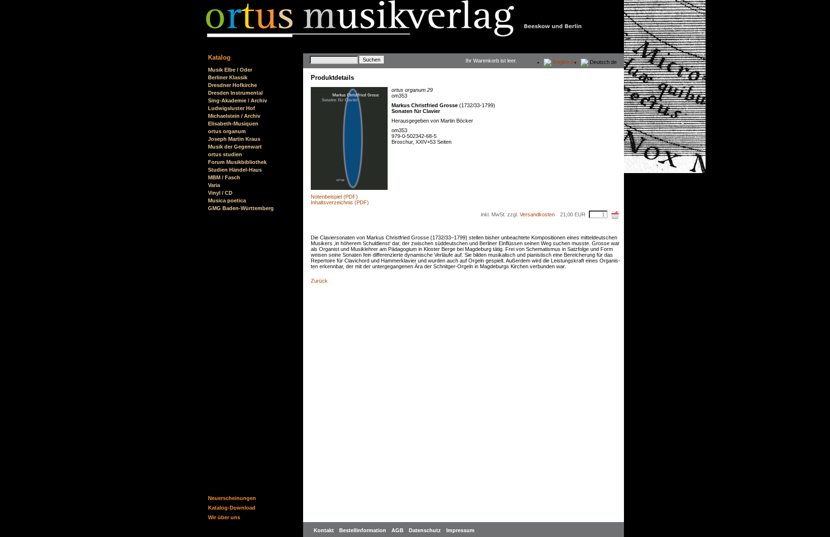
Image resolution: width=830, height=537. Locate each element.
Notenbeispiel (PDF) (334, 197)
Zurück (319, 281)
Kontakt (324, 530)
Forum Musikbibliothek (237, 162)
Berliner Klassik (227, 77)
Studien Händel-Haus (235, 170)
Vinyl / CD (220, 193)
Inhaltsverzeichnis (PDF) (340, 202)
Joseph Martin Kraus (234, 139)
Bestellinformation (363, 530)
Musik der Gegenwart (235, 147)
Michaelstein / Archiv (234, 116)
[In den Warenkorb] (615, 215)
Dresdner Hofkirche (232, 85)
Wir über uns (224, 517)
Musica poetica (227, 200)
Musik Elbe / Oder (230, 70)
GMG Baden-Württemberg (241, 208)
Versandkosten (537, 214)
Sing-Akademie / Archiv (237, 100)
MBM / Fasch (224, 177)
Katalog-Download (232, 508)
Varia (214, 185)
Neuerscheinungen (232, 498)
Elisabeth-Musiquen (233, 123)
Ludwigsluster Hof (231, 108)
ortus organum (227, 131)
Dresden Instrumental (235, 93)
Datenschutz (425, 530)
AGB (398, 530)
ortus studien (225, 154)
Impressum (460, 530)
